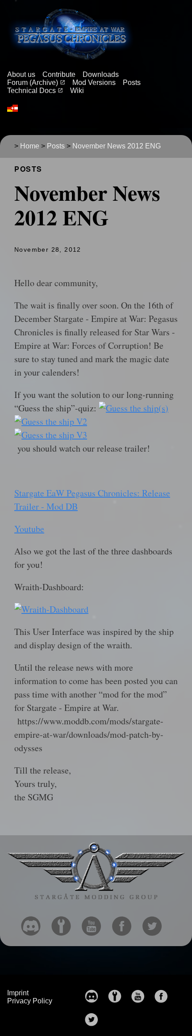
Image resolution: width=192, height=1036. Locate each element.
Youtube (29, 529)
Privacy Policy (29, 1001)
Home (29, 146)
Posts (132, 82)
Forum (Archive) (33, 82)
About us (21, 74)
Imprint (18, 993)
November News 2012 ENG (116, 146)
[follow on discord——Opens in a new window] (34, 923)
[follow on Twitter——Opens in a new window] (156, 923)
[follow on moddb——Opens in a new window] (64, 923)
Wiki (77, 90)
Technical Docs (32, 90)
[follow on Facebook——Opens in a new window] (125, 923)
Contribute (58, 74)
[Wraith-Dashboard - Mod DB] (51, 609)
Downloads (101, 74)
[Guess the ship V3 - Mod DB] (50, 435)
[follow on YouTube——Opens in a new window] (95, 923)
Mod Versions (94, 82)
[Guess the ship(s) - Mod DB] (133, 408)
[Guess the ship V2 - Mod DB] (50, 421)
